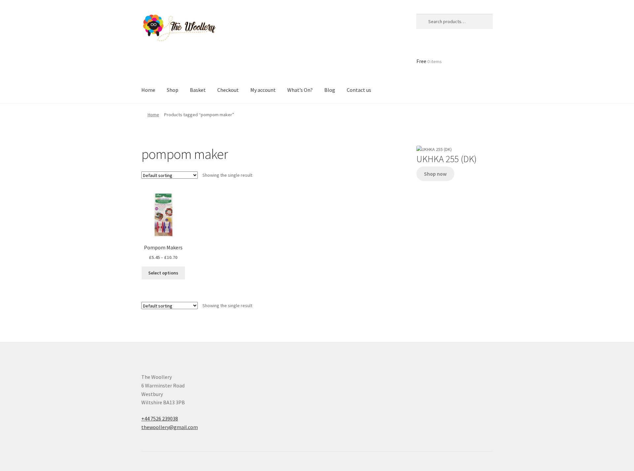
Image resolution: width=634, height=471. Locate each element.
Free (429, 61)
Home (153, 115)
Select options (163, 273)
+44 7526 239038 (159, 418)
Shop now (435, 173)
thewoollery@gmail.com (169, 427)
